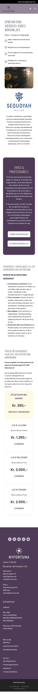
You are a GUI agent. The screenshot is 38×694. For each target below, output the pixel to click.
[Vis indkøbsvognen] (30, 9)
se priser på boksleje (19, 244)
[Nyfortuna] (8, 9)
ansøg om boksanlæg (19, 234)
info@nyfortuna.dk (10, 579)
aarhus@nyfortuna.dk (11, 593)
